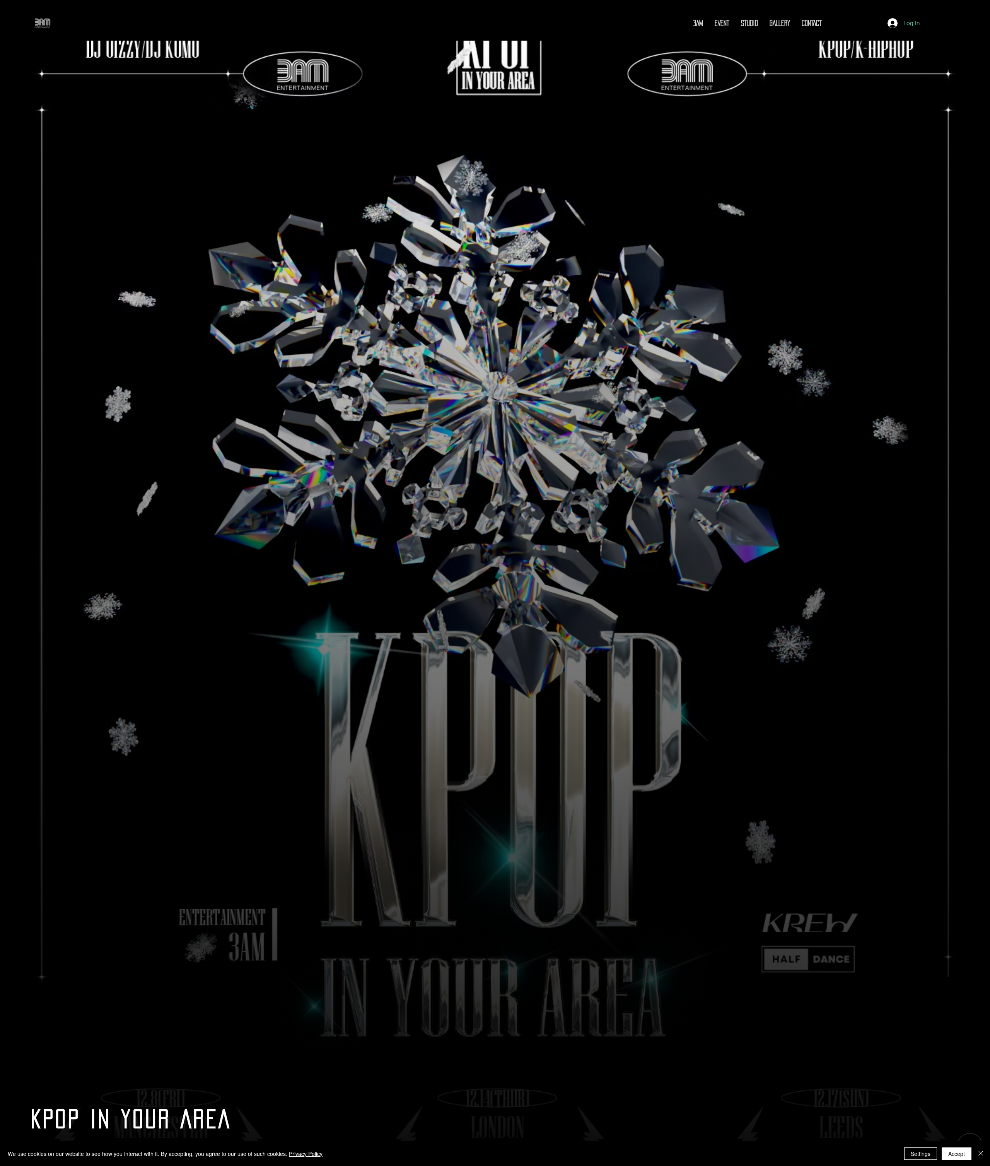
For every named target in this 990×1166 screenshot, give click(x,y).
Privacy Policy (306, 1153)
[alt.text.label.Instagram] (831, 23)
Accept (956, 1153)
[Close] (980, 1153)
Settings (920, 1153)
